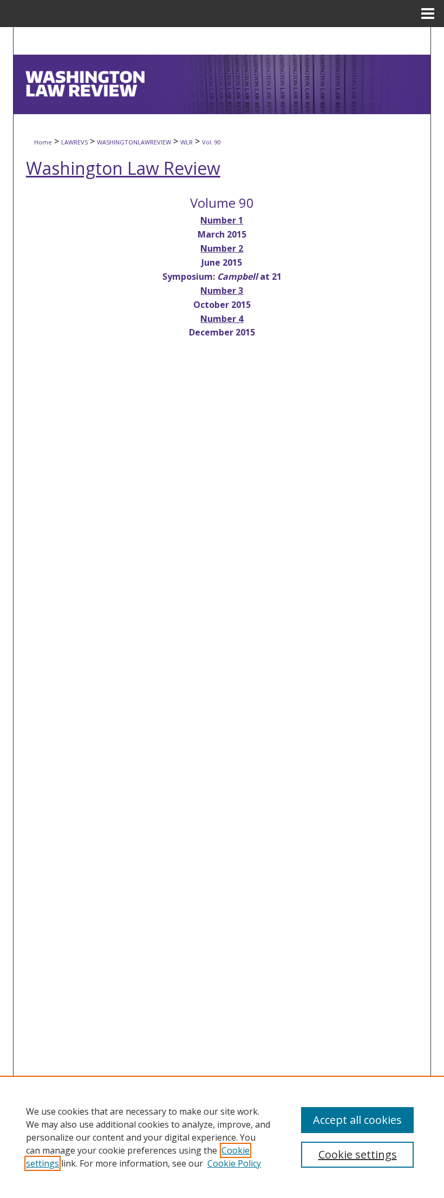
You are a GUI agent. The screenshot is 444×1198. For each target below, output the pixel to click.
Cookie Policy (234, 1163)
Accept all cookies (357, 1120)
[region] (222, 1137)
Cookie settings (357, 1154)
